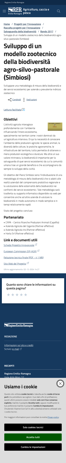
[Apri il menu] (4, 11)
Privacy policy (53, 417)
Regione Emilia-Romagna (14, 2)
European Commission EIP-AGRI (20, 251)
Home (7, 24)
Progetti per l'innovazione (27, 24)
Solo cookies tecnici (33, 427)
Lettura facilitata (12, 109)
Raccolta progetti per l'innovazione (22, 28)
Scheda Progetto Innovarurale (19, 245)
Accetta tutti (33, 437)
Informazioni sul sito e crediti (18, 345)
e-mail (15, 349)
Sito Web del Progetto (15, 263)
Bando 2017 (46, 31)
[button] (58, 11)
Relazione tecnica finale (24, 257)
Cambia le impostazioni (33, 447)
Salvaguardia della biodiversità (20, 31)
